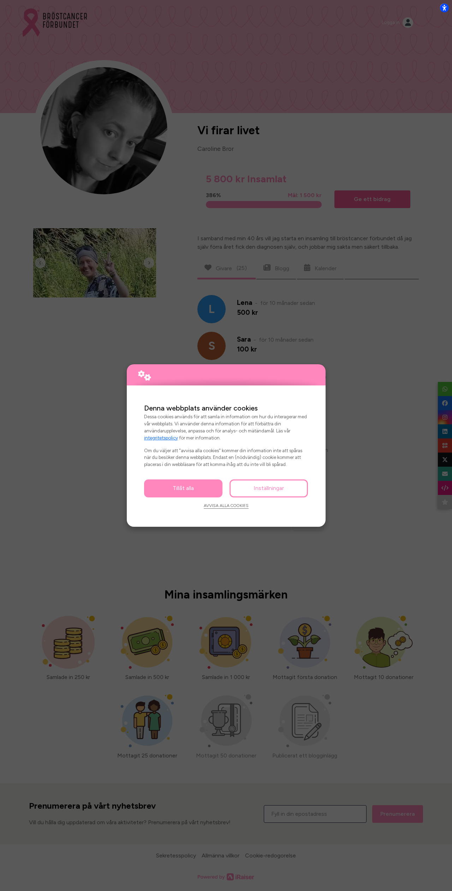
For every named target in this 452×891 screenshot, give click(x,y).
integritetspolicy (161, 438)
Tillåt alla (183, 488)
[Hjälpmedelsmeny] (444, 8)
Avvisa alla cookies (226, 505)
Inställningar (269, 488)
